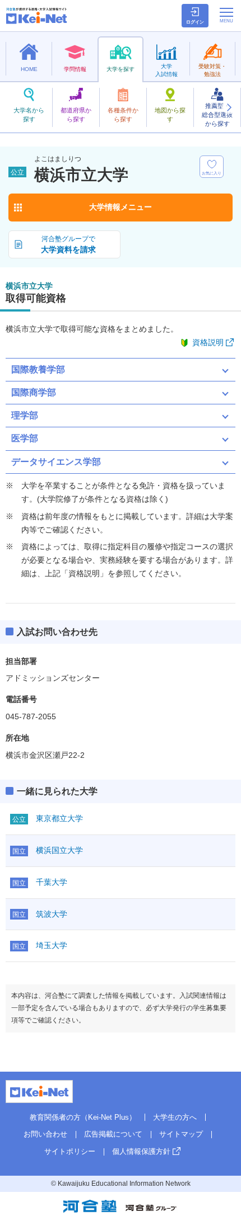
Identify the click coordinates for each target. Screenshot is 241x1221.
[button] (228, 107)
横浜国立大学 (59, 850)
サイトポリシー (69, 1151)
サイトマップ (181, 1134)
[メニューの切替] (226, 15)
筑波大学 (51, 913)
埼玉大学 (51, 945)
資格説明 (208, 342)
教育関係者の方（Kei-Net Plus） (83, 1117)
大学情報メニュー (120, 206)
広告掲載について (113, 1134)
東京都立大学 (59, 818)
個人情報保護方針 (141, 1151)
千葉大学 (51, 882)
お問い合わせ (45, 1134)
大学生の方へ (175, 1117)
